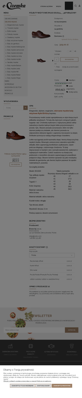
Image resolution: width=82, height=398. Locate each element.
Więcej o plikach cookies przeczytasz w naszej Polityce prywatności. (27, 381)
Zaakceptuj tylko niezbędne (22, 385)
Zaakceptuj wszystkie (61, 385)
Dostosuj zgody (43, 385)
